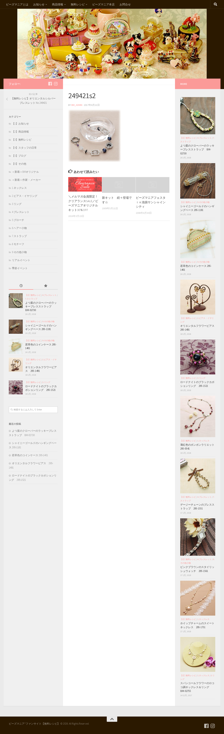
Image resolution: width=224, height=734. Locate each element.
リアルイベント (21, 260)
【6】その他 (19, 163)
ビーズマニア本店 (103, 4)
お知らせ (38, 4)
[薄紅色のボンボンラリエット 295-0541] (197, 416)
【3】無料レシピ (21, 139)
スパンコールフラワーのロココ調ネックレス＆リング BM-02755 (197, 687)
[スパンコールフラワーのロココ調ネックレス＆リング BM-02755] (197, 654)
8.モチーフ (18, 244)
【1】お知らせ (20, 123)
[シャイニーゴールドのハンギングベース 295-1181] (16, 327)
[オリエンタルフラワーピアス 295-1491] (16, 365)
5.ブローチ (18, 220)
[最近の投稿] (21, 286)
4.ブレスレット (20, 212)
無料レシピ (78, 4)
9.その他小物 (19, 252)
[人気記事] (45, 286)
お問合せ (125, 4)
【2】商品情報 (20, 131)
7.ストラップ (19, 236)
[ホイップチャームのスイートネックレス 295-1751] (197, 598)
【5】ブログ (19, 155)
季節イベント (20, 268)
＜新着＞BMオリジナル (25, 171)
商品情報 (57, 4)
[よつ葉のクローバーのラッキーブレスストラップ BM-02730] (16, 300)
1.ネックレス (19, 187)
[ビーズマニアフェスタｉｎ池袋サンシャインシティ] (152, 185)
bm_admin (76, 105)
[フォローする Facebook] (50, 84)
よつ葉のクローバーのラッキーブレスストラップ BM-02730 (41, 306)
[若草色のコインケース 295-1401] (16, 346)
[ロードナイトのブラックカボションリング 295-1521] (16, 387)
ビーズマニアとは (17, 4)
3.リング (17, 204)
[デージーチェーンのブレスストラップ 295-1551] (197, 475)
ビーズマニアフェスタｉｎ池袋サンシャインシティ (151, 202)
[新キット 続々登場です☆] (119, 185)
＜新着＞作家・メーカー (26, 179)
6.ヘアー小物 (19, 228)
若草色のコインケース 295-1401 (30, 455)
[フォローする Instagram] (56, 84)
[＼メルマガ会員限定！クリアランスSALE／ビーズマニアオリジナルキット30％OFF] (85, 184)
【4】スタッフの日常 (24, 147)
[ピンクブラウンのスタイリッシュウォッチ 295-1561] (197, 537)
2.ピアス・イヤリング (24, 196)
